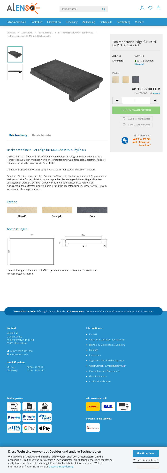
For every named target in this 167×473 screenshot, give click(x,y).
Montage (93, 349)
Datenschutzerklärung (61, 466)
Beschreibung (18, 135)
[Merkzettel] (150, 10)
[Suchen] (104, 9)
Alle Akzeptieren (146, 453)
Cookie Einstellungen (100, 381)
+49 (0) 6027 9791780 (21, 351)
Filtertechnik (54, 21)
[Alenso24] (24, 8)
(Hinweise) (139, 64)
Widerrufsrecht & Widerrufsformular (107, 365)
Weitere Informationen (145, 460)
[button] (142, 10)
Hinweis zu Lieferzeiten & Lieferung (107, 344)
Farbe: (115, 73)
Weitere (139, 21)
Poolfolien (36, 21)
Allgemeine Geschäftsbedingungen (106, 360)
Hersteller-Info (41, 135)
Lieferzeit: (117, 60)
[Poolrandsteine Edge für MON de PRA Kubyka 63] (66, 80)
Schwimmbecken (16, 21)
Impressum (95, 355)
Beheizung (72, 21)
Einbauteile (106, 21)
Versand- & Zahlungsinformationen (107, 339)
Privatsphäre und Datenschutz (104, 371)
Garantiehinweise (98, 376)
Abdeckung (89, 21)
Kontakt (93, 334)
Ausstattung (123, 21)
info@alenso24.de (19, 354)
